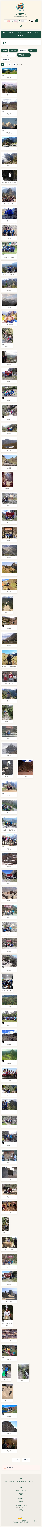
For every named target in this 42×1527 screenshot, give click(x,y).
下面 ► (26, 1459)
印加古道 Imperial (23, 55)
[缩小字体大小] (32, 21)
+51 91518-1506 (22, 1505)
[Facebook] (19, 1494)
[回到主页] (3, 32)
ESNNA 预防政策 (24, 1522)
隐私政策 (35, 1521)
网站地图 (24, 1521)
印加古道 (13, 50)
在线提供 (31, 1481)
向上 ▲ (16, 1459)
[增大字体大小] (30, 21)
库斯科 (5, 50)
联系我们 (21, 1501)
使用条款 (29, 1521)
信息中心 (17, 1490)
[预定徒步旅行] (21, 26)
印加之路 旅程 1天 (10, 1481)
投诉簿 (21, 1510)
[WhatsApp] (23, 1494)
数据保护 (16, 1522)
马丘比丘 (32, 50)
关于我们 (24, 1490)
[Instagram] (21, 1494)
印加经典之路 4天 (22, 1481)
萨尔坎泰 (23, 50)
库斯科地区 (6, 59)
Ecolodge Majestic (8, 55)
